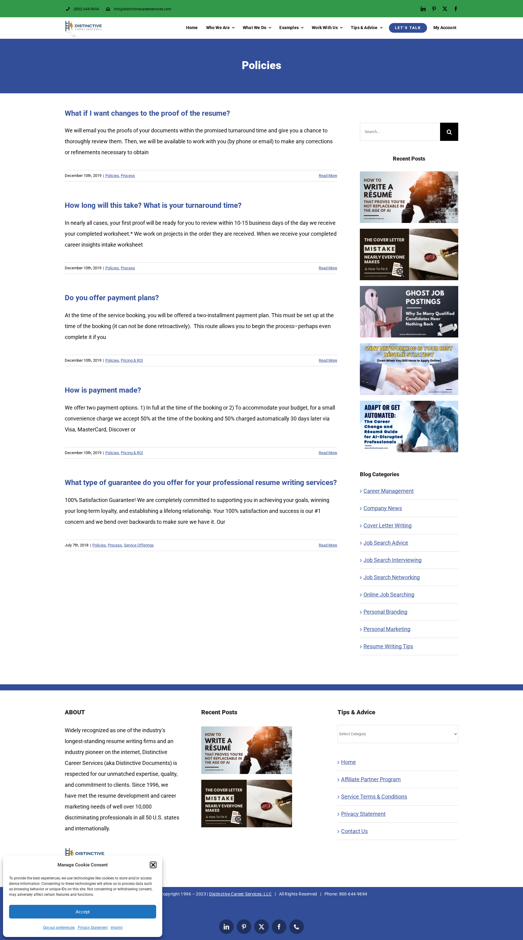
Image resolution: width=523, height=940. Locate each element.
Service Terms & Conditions (374, 796)
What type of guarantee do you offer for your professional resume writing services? (201, 482)
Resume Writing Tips (388, 646)
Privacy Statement (93, 927)
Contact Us (354, 831)
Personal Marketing (386, 629)
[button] (153, 865)
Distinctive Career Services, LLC (240, 894)
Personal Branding (385, 612)
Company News (382, 508)
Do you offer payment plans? (112, 298)
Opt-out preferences (59, 927)
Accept (83, 911)
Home (348, 762)
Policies (112, 175)
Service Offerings (139, 545)
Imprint (117, 927)
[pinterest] (434, 8)
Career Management (388, 491)
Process (128, 175)
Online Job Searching (388, 594)
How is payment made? (103, 390)
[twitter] (444, 8)
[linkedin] (423, 8)
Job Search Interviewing (392, 560)
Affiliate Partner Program (371, 779)
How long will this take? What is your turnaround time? (153, 205)
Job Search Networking (391, 577)
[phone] (296, 926)
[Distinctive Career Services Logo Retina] (83, 23)
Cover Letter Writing (387, 525)
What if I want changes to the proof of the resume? (147, 113)
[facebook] (455, 8)
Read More (328, 175)
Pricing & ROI (132, 360)
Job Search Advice (385, 543)
